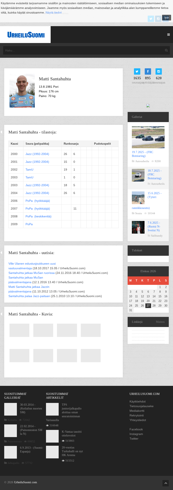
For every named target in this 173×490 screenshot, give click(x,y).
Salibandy (157, 235)
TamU (29, 169)
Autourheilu (142, 161)
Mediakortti (137, 410)
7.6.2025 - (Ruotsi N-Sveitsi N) (154, 226)
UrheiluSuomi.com (25, 482)
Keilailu (12, 419)
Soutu (138, 213)
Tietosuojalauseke (142, 406)
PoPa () (38, 200)
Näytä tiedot (54, 12)
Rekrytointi (137, 415)
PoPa (29, 224)
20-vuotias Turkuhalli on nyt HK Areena (72, 451)
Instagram (136, 434)
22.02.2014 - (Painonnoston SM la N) (31, 430)
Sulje (166, 17)
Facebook (136, 429)
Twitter (134, 438)
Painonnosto (15, 441)
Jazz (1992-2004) (37, 154)
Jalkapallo (13, 462)
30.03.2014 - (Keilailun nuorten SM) (31, 408)
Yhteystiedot (138, 420)
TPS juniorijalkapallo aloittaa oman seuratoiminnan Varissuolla (63, 412)
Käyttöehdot (138, 401)
